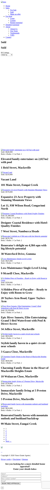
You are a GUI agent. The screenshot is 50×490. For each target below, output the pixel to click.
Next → (9, 441)
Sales (7, 8)
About (8, 27)
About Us (13, 29)
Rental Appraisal (16, 23)
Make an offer (15, 14)
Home (8, 6)
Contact (8, 37)
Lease (12, 18)
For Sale (13, 10)
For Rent (9, 16)
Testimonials (14, 33)
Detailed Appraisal (12, 25)
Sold (12, 12)
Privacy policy (6, 459)
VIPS (12, 35)
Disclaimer (17, 459)
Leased (12, 21)
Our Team (14, 31)
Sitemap (25, 459)
